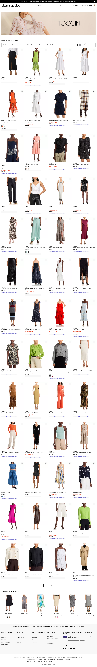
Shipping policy (4, 644)
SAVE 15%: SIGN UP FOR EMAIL (22, 626)
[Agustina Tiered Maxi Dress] (60, 313)
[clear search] (60, 5)
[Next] (22, 62)
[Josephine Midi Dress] (84, 313)
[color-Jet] (28, 252)
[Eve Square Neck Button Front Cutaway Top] (12, 149)
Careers (33, 639)
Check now (82, 640)
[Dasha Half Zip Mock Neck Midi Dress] (12, 313)
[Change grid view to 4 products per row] (77, 45)
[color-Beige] (55, 617)
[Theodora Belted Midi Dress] (36, 396)
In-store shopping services (52, 638)
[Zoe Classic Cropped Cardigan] (84, 516)
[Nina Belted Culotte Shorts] (60, 516)
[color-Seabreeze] (26, 252)
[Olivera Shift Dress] (60, 557)
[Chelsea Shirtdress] (84, 62)
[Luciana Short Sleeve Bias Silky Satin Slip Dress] (12, 516)
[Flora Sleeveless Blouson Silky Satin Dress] (84, 231)
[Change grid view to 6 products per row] (80, 45)
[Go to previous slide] (2, 1)
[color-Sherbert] (26, 168)
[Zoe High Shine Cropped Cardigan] (12, 436)
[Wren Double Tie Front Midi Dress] (60, 476)
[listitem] (48, 1)
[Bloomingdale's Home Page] (10, 5)
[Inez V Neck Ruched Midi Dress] (60, 272)
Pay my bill (19, 642)
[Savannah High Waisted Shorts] (36, 476)
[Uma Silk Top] (60, 148)
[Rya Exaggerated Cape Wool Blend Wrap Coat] (84, 557)
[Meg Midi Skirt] (12, 62)
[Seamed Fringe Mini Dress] (12, 396)
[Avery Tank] (60, 436)
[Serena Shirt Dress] (12, 231)
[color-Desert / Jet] (28, 168)
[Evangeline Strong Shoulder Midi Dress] (60, 62)
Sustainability (34, 642)
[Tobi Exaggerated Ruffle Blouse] (36, 354)
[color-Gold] (9, 617)
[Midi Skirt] (8, 603)
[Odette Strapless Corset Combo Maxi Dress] (36, 272)
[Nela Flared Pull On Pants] (60, 396)
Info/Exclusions (80, 626)
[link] (12, 80)
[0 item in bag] (95, 5)
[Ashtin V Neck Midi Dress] (60, 191)
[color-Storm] (50, 376)
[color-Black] (7, 617)
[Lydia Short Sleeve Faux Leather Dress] (84, 191)
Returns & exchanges (5, 642)
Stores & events (50, 643)
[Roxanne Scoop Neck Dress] (36, 62)
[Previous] (3, 62)
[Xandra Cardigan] (84, 476)
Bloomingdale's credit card (22, 634)
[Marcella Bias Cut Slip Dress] (36, 313)
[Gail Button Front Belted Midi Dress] (84, 436)
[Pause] (95, 1)
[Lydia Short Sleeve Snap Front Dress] (60, 104)
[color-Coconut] (4, 496)
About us (34, 634)
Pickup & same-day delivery (53, 641)
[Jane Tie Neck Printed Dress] (84, 396)
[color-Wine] (52, 376)
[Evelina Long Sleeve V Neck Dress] (36, 436)
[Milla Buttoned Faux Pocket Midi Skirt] (84, 354)
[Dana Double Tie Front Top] (36, 191)
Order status (19, 639)
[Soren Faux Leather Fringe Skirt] (12, 272)
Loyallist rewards (20, 637)
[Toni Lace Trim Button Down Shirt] (36, 557)
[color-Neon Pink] (57, 617)
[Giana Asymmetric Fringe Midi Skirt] (84, 272)
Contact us (3, 637)
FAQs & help (3, 639)
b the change (34, 637)
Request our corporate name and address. (61, 661)
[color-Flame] (2, 126)
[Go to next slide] (93, 1)
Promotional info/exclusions (73, 640)
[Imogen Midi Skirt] (12, 476)
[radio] (2, 126)
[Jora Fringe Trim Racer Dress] (12, 104)
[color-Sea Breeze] (4, 126)
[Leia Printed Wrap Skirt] (84, 104)
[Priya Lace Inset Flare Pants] (12, 191)
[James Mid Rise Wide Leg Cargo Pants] (36, 231)
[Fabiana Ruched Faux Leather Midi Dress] (36, 516)
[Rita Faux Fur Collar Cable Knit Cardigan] (60, 354)
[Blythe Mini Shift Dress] (12, 354)
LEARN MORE (73, 1)
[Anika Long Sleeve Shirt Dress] (36, 104)
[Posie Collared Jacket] (12, 557)
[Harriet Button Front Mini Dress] (84, 148)
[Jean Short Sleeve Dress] (36, 148)
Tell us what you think (5, 647)
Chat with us (3, 634)
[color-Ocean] (2, 496)
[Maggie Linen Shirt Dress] (60, 231)
